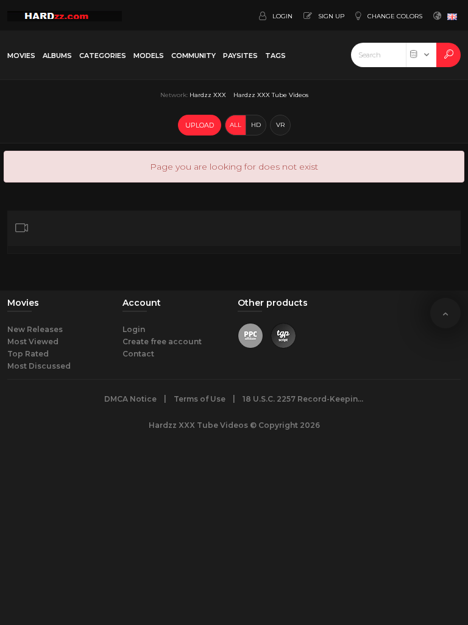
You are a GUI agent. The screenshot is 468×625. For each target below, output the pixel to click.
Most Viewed (32, 341)
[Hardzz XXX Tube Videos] (64, 15)
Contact (138, 353)
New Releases (35, 329)
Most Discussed (39, 365)
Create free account (162, 341)
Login (133, 329)
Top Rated (28, 353)
